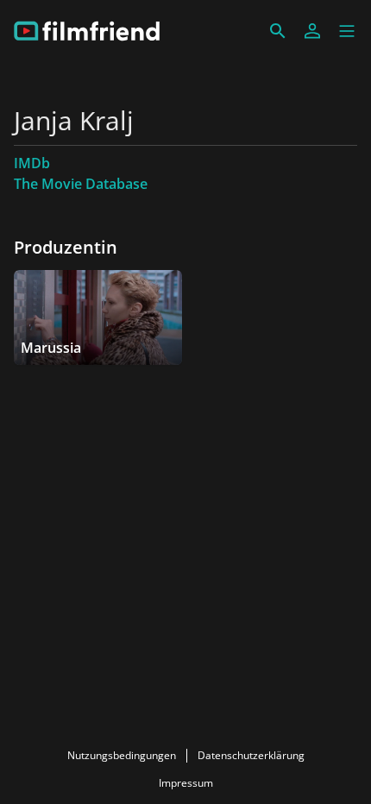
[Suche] (278, 31)
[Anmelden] (312, 31)
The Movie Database (81, 183)
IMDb (32, 163)
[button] (347, 31)
